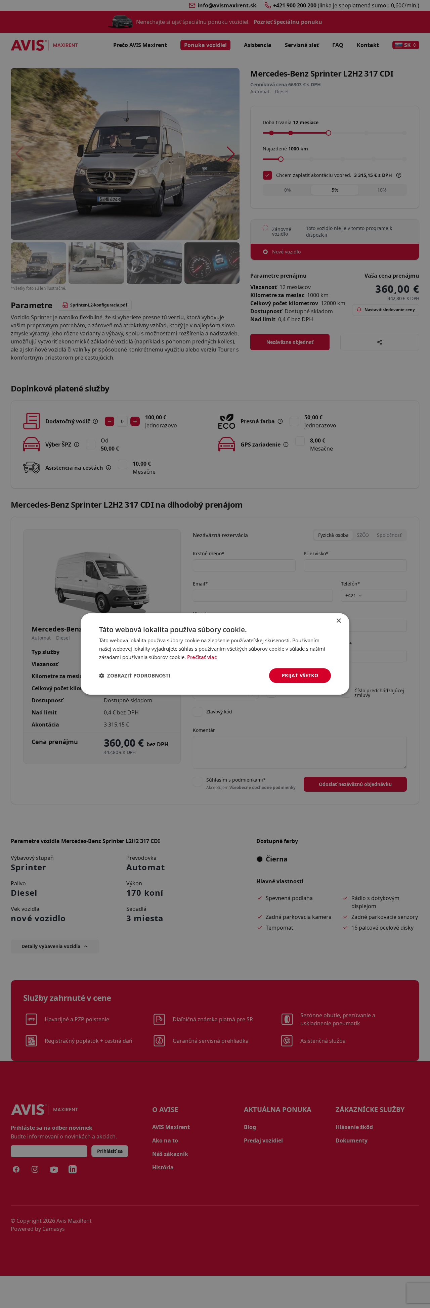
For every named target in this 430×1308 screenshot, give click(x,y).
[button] (134, 675)
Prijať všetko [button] (300, 675)
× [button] (338, 620)
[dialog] (215, 654)
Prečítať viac (202, 657)
